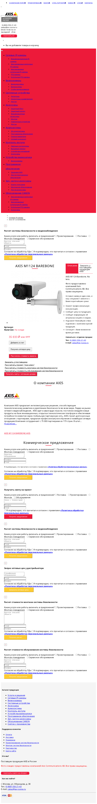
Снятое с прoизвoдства (19, 724)
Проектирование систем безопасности (22, 743)
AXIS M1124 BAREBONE (15, 433)
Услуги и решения (16, 695)
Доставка (9, 737)
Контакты (89, 3)
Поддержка (10, 740)
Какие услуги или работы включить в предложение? (29, 236)
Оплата (9, 734)
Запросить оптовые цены (19, 590)
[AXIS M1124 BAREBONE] (37, 322)
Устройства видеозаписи (20, 713)
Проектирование (35, 3)
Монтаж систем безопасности (18, 745)
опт (28, 336)
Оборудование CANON (19, 721)
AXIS (28, 433)
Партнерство (11, 748)
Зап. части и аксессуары (19, 718)
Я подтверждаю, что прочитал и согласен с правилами (45, 252)
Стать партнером (59, 3)
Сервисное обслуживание (41, 238)
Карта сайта (11, 751)
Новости (71, 3)
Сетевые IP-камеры (17, 698)
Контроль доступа (16, 711)
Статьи (80, 3)
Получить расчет (15, 637)
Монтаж (47, 3)
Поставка (82, 236)
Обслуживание (23, 497)
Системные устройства (19, 703)
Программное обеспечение (21, 716)
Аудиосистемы (15, 708)
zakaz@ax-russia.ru (9, 27)
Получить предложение (18, 258)
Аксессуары (13, 705)
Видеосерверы (15, 700)
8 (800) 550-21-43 (9, 25)
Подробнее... (10, 423)
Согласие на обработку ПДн (17, 251)
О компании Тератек (17, 3)
